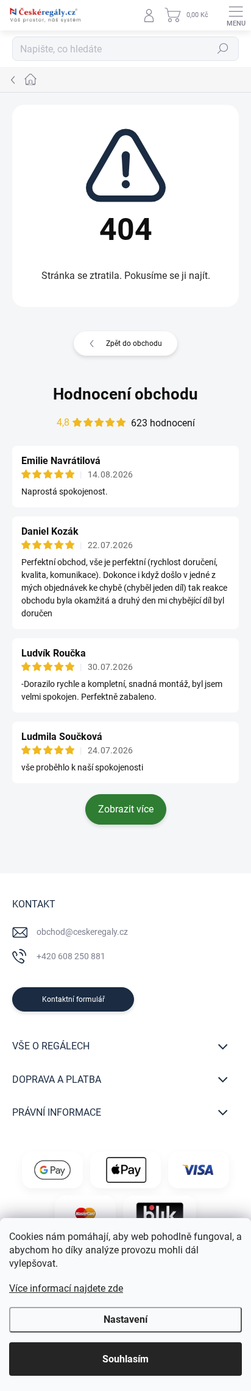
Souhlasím (125, 1359)
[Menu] (236, 15)
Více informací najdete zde (66, 1288)
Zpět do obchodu (134, 343)
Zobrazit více (126, 809)
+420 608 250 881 (71, 956)
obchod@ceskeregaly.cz (82, 932)
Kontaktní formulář (73, 999)
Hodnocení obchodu (125, 394)
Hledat (223, 48)
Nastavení (125, 1319)
